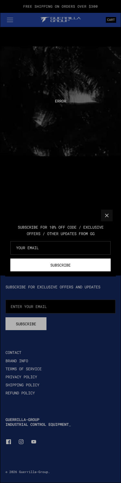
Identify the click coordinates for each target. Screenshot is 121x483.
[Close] (107, 215)
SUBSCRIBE (60, 265)
